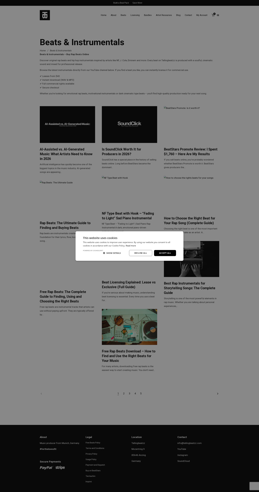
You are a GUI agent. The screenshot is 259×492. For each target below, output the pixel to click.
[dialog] (129, 246)
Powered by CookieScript (93, 251)
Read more (131, 245)
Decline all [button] (140, 253)
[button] (112, 253)
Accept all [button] (165, 253)
